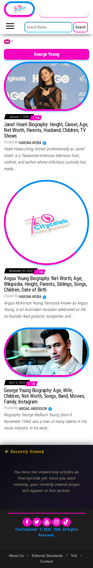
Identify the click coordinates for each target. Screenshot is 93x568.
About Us (16, 556)
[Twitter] (36, 522)
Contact (46, 561)
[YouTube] (46, 522)
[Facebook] (27, 522)
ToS (74, 556)
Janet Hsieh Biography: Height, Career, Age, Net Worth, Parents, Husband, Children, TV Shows (46, 130)
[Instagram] (56, 522)
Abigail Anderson (33, 409)
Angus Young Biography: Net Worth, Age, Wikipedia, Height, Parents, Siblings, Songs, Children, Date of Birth (45, 284)
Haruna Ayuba (30, 143)
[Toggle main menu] (10, 27)
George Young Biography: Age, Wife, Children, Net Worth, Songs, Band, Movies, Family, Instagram (44, 396)
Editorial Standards (47, 556)
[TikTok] (66, 522)
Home (7, 42)
